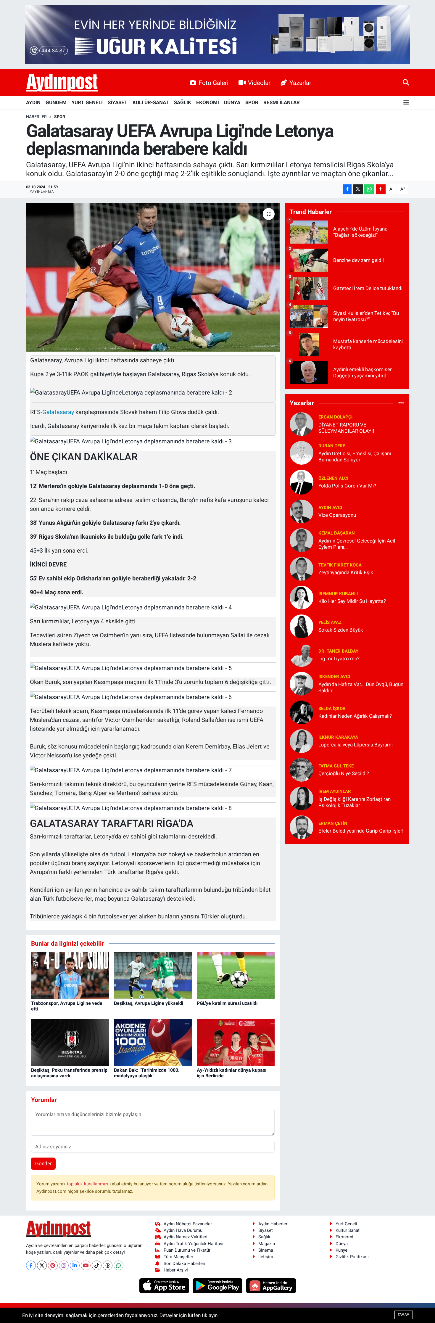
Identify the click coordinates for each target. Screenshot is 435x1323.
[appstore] (164, 1285)
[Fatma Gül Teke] (301, 769)
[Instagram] (64, 1265)
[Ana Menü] (406, 102)
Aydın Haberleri (273, 1224)
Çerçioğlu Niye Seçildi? (343, 773)
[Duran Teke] (301, 452)
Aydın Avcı (330, 507)
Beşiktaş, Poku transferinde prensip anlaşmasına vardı (69, 1073)
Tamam (404, 1314)
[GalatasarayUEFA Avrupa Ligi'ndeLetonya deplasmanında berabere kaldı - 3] (131, 440)
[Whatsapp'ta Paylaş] (369, 189)
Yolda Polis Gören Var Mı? (347, 486)
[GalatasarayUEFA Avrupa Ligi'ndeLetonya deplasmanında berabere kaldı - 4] (131, 606)
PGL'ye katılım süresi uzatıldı (227, 1003)
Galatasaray (58, 412)
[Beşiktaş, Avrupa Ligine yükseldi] (153, 975)
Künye (341, 1250)
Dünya (342, 1243)
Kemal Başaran (336, 533)
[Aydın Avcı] (301, 511)
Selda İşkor (332, 708)
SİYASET (118, 102)
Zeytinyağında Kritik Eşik (345, 572)
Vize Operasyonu (337, 515)
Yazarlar (300, 82)
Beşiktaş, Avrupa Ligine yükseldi (148, 1003)
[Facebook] (31, 1265)
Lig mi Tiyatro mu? (339, 659)
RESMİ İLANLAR (281, 102)
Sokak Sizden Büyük (340, 630)
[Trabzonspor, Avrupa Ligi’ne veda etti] (70, 975)
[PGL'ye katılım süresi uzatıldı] (236, 975)
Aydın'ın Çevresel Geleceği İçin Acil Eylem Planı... (356, 544)
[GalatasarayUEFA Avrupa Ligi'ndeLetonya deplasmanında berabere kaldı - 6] (131, 696)
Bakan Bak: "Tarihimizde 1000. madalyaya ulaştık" (147, 1073)
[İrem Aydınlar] (301, 798)
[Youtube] (86, 1265)
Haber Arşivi (176, 1270)
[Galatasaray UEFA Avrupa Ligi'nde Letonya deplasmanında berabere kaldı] (153, 277)
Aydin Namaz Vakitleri (185, 1237)
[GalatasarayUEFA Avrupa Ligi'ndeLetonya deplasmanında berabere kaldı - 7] (131, 769)
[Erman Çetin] (301, 827)
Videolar (259, 82)
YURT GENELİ (87, 102)
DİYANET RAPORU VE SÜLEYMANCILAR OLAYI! (346, 428)
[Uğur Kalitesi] (217, 34)
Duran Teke (331, 445)
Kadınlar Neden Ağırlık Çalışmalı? (355, 716)
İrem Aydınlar (334, 791)
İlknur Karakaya (338, 737)
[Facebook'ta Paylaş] (347, 189)
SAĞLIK (182, 102)
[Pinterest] (53, 1265)
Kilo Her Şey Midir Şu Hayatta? (352, 601)
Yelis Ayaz (329, 622)
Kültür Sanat (348, 1230)
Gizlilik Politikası (352, 1256)
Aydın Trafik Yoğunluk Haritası (193, 1243)
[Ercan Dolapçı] (301, 423)
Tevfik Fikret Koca (340, 565)
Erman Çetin (332, 823)
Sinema (265, 1250)
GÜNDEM (56, 102)
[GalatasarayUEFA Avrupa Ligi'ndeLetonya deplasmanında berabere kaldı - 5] (131, 667)
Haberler (36, 116)
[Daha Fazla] (381, 189)
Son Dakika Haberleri (184, 1263)
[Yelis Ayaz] (301, 626)
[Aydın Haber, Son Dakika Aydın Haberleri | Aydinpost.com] (62, 83)
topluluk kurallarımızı (88, 1184)
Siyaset (265, 1230)
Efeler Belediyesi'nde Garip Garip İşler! (360, 831)
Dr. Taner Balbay (338, 651)
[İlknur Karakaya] (301, 740)
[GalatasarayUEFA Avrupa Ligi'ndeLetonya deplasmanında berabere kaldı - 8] (131, 807)
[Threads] (107, 1265)
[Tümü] (401, 403)
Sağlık (264, 1237)
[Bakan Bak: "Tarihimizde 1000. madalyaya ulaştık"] (153, 1042)
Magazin (266, 1243)
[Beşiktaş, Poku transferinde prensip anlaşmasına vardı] (70, 1042)
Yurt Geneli (346, 1224)
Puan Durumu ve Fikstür (187, 1250)
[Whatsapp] (118, 1265)
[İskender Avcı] (301, 683)
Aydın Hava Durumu (183, 1230)
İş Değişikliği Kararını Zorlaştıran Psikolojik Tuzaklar (354, 802)
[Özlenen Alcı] (301, 482)
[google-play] (218, 1285)
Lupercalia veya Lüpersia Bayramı (355, 745)
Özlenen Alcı (333, 478)
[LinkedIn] (75, 1265)
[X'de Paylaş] (358, 189)
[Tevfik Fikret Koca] (301, 568)
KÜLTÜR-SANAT (151, 102)
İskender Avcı (334, 676)
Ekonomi (344, 1237)
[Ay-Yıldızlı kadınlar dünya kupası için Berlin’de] (236, 1042)
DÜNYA (232, 102)
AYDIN (33, 102)
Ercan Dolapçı (335, 417)
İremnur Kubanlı (338, 593)
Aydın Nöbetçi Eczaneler (188, 1224)
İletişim (265, 1256)
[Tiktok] (97, 1265)
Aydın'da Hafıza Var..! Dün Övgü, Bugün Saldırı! (360, 687)
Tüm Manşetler (178, 1256)
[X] (42, 1265)
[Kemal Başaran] (301, 540)
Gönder (43, 1163)
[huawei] (271, 1285)
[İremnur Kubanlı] (301, 597)
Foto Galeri (213, 82)
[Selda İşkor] (301, 712)
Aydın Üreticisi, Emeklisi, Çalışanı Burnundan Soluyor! (354, 456)
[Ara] (406, 83)
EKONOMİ (207, 102)
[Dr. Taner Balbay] (301, 654)
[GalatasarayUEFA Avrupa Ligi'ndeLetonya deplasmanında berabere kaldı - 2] (131, 391)
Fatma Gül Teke (336, 766)
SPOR (251, 102)
